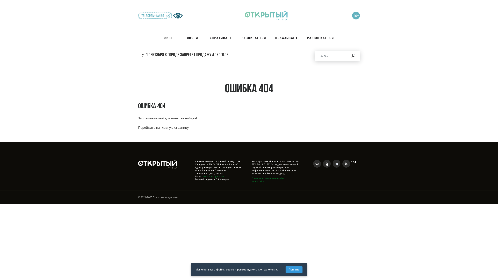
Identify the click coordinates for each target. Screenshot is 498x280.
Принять (294, 269)
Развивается (253, 38)
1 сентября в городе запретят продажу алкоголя (187, 55)
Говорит (192, 38)
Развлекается (320, 38)
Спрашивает (221, 38)
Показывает (286, 38)
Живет (169, 38)
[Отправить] (353, 55)
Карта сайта (258, 181)
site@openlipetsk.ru (213, 176)
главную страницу (174, 127)
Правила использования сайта (268, 178)
